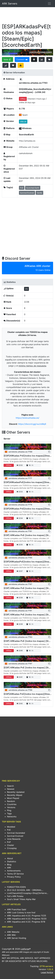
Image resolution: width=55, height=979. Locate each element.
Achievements (14, 870)
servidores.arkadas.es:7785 (20, 558)
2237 (20, 571)
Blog (9, 864)
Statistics (11, 861)
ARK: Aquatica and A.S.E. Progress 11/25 (26, 915)
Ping (9, 810)
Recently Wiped (14, 795)
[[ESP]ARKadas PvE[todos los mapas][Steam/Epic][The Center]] (27, 500)
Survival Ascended (16, 833)
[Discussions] (49, 59)
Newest (10, 789)
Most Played (13, 798)
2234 (20, 518)
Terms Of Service (15, 873)
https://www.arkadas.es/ (27, 418)
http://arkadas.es (27, 140)
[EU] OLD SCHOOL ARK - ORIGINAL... (25, 890)
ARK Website (13, 932)
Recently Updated (15, 792)
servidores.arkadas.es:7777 (20, 478)
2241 (20, 677)
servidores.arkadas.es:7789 (20, 452)
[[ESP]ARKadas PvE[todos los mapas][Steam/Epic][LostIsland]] (27, 685)
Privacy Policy (14, 876)
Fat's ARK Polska (15, 896)
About (10, 858)
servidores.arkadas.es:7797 (20, 663)
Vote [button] (6, 59)
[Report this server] (21, 65)
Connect (20, 59)
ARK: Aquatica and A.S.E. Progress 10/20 (26, 918)
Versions (11, 807)
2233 (20, 492)
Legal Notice (47, 972)
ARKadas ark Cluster (29, 147)
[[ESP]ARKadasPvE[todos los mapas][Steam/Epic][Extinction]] (27, 553)
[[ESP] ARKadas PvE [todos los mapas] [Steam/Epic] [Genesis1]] (27, 606)
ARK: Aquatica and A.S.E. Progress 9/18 (26, 921)
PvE (9, 830)
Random (11, 801)
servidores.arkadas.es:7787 (20, 584)
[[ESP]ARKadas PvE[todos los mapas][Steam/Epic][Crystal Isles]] (27, 447)
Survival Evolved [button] (27, 193)
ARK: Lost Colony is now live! (21, 912)
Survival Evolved (15, 836)
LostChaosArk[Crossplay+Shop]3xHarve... (27, 893)
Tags (9, 813)
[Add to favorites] (13, 65)
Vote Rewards (13, 839)
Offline (23, 99)
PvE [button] (21, 188)
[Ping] (5, 65)
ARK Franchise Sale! (16, 909)
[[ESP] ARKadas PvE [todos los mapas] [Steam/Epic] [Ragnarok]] (27, 526)
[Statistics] (42, 59)
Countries (11, 804)
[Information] (34, 59)
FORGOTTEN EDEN (16, 887)
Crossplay (12, 848)
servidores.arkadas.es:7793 (20, 637)
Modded (11, 826)
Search (10, 786)
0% (26, 289)
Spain (25, 115)
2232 (20, 465)
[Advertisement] (27, 16)
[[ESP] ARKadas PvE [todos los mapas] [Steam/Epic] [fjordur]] (27, 658)
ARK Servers (9, 3)
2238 (20, 598)
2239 (20, 624)
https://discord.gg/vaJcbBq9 (32, 424)
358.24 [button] (23, 121)
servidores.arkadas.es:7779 (20, 505)
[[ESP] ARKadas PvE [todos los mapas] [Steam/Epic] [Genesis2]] (27, 632)
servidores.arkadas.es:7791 (20, 611)
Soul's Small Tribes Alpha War (21, 899)
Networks (11, 816)
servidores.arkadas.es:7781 (20, 531)
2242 (20, 703)
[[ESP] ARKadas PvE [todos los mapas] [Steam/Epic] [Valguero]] (27, 579)
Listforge (25, 949)
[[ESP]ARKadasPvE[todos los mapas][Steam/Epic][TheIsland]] (27, 473)
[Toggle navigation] (49, 3)
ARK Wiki (11, 935)
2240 (20, 651)
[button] (21, 79)
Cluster (10, 845)
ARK (9, 867)
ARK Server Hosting (16, 938)
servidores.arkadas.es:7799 (20, 690)
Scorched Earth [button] (32, 188)
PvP (9, 842)
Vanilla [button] (39, 193)
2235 (20, 545)
